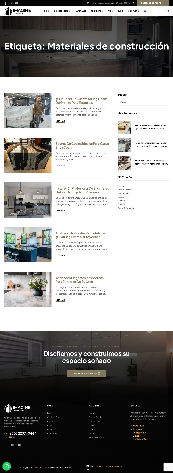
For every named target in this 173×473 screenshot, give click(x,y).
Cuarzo (121, 197)
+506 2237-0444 (22, 433)
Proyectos (52, 421)
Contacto (52, 433)
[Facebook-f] (5, 3)
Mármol (121, 186)
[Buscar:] (143, 102)
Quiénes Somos (55, 417)
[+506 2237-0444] (5, 434)
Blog (49, 429)
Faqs (49, 425)
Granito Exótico (125, 189)
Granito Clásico (124, 193)
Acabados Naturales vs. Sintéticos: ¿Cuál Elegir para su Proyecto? (81, 235)
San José (137, 429)
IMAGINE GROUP (43, 467)
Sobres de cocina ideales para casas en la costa (82, 145)
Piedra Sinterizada (126, 208)
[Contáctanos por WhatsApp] (7, 466)
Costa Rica (137, 425)
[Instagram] (11, 3)
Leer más (60, 121)
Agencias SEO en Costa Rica (109, 466)
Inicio (49, 413)
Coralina (121, 204)
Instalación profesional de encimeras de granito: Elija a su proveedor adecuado (82, 192)
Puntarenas (139, 432)
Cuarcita (121, 200)
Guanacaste (140, 438)
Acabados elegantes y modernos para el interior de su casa (80, 280)
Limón (136, 435)
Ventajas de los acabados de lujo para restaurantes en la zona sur (150, 127)
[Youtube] (16, 3)
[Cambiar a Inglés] (145, 11)
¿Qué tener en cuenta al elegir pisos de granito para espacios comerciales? (81, 102)
